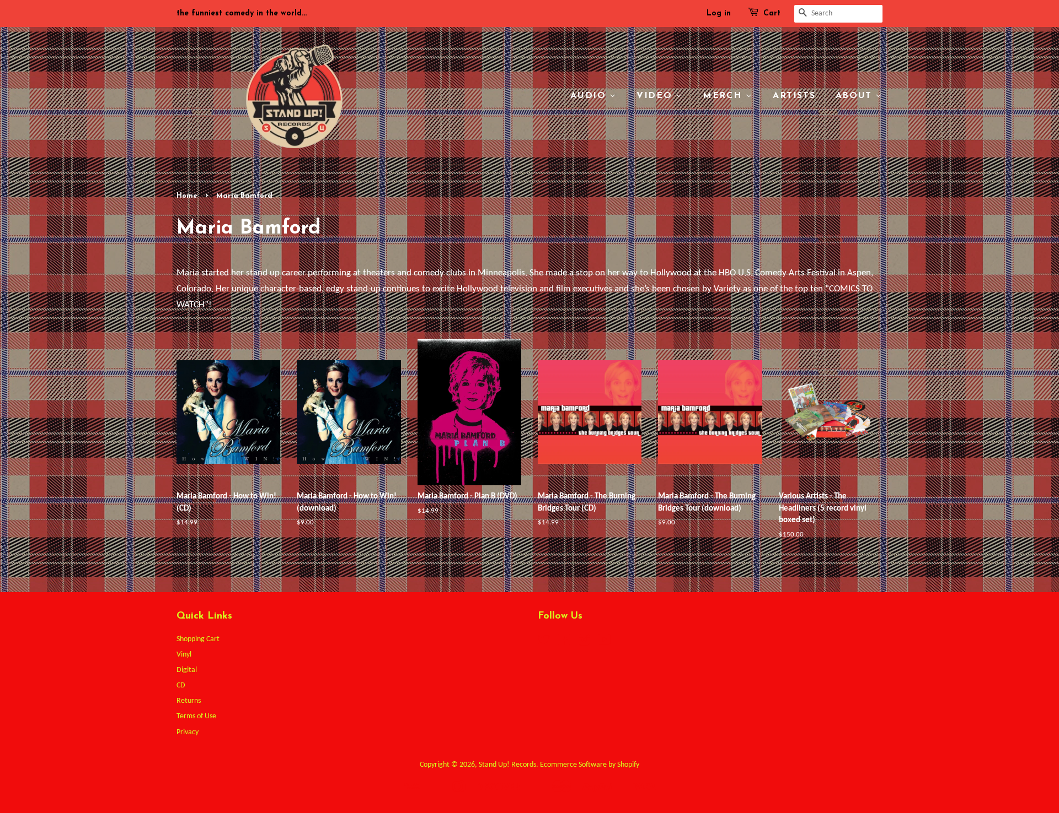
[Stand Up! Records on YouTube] (604, 642)
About (856, 95)
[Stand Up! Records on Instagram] (584, 642)
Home (186, 195)
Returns (188, 701)
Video (656, 95)
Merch (724, 95)
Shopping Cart (198, 639)
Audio (589, 95)
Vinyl (183, 655)
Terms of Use (196, 716)
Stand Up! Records (507, 765)
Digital (186, 670)
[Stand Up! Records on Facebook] (564, 642)
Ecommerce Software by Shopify (589, 765)
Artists (794, 95)
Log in (719, 13)
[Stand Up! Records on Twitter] (544, 642)
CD (180, 685)
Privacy (187, 732)
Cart (771, 13)
